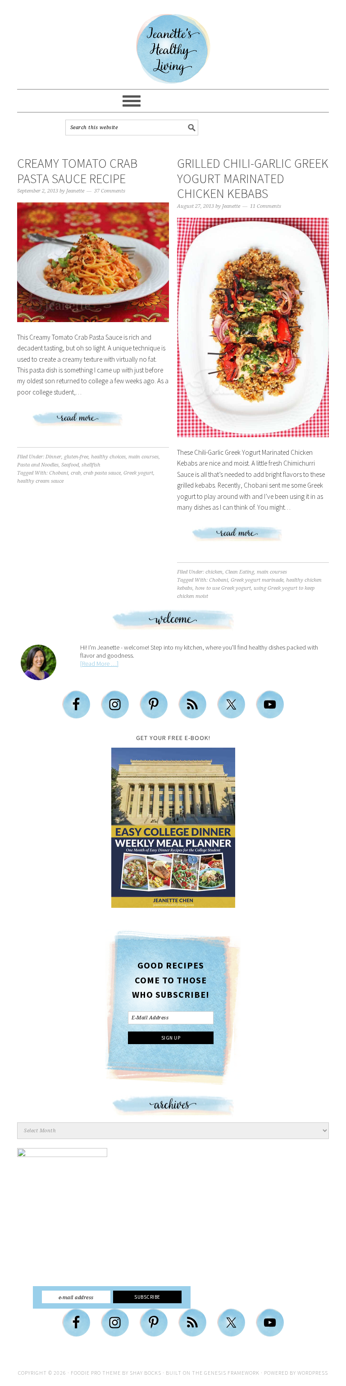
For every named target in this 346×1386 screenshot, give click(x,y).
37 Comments (109, 191)
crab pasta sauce (102, 473)
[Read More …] (99, 663)
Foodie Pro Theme (96, 1372)
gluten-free (76, 457)
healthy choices (108, 457)
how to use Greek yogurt (223, 588)
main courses (143, 457)
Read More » (93, 422)
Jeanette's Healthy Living (172, 49)
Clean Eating (239, 572)
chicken (214, 572)
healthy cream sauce (40, 481)
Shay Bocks (145, 1372)
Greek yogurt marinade (257, 580)
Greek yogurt (138, 473)
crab (76, 473)
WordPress (312, 1372)
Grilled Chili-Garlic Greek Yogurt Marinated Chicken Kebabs (252, 178)
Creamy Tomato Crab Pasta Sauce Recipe (77, 171)
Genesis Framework (232, 1372)
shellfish (91, 465)
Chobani (58, 473)
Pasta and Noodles (38, 465)
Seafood (70, 465)
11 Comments (265, 206)
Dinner (53, 457)
